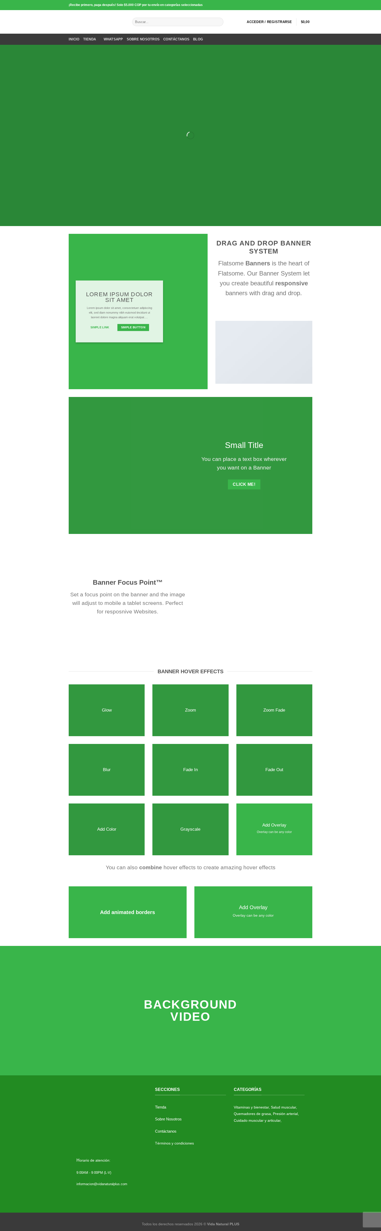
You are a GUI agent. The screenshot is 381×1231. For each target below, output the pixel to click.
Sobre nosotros (143, 39)
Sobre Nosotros (168, 1119)
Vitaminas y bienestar (251, 1107)
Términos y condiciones (174, 1143)
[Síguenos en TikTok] (299, 5)
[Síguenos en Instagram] (295, 5)
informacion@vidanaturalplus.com (101, 1184)
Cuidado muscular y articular (257, 1120)
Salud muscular (283, 1107)
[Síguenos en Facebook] (290, 5)
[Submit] (218, 22)
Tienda (89, 39)
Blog (198, 39)
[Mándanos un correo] (304, 5)
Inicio (74, 39)
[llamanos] (309, 5)
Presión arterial (285, 1114)
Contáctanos (176, 39)
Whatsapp (113, 39)
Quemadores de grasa (252, 1114)
